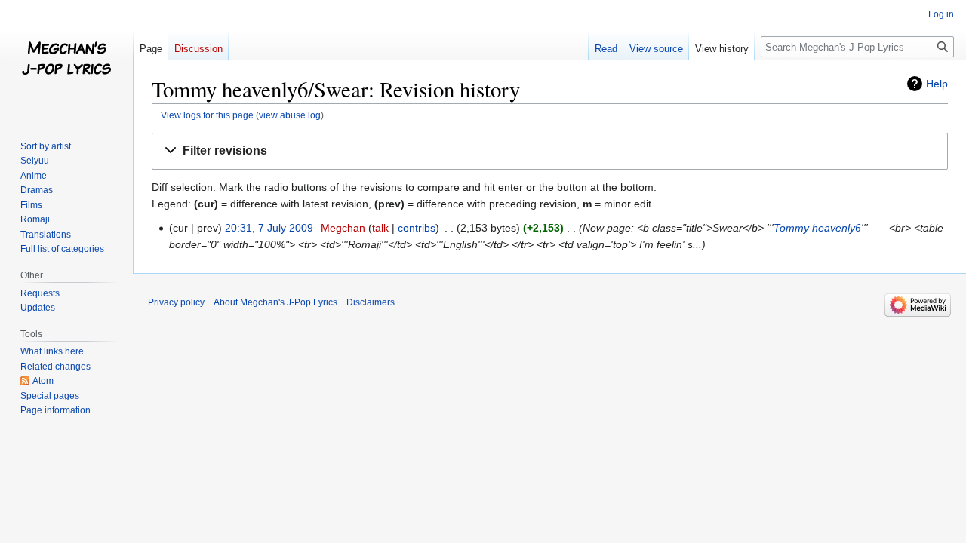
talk (380, 228)
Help (937, 84)
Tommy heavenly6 (817, 228)
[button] (550, 151)
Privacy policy (176, 302)
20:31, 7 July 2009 (269, 228)
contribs (416, 228)
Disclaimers (370, 302)
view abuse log (290, 115)
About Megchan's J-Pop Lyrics (275, 302)
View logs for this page (207, 115)
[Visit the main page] (66, 60)
